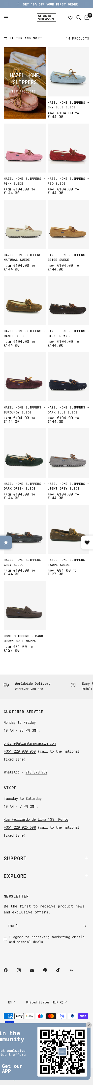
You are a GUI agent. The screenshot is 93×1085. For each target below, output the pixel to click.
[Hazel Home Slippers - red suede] (69, 148)
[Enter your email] (84, 926)
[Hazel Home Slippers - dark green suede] (25, 453)
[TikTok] (61, 969)
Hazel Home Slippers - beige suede (68, 257)
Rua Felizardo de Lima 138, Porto (36, 819)
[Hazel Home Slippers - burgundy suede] (25, 376)
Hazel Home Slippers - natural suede (24, 257)
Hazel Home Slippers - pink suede (24, 181)
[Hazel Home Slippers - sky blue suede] (69, 71)
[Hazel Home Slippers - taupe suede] (69, 529)
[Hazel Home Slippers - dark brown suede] (69, 300)
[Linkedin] (74, 970)
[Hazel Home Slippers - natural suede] (25, 224)
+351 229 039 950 (20, 751)
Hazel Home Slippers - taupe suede (68, 562)
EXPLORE (15, 876)
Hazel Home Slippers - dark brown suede (68, 333)
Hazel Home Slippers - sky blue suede (68, 105)
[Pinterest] (48, 970)
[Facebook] (9, 970)
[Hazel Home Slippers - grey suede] (25, 529)
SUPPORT (15, 858)
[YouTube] (35, 970)
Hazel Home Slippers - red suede (68, 181)
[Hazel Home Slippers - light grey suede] (69, 453)
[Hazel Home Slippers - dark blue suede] (69, 376)
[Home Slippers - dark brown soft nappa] (25, 605)
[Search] (79, 17)
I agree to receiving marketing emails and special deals (47, 939)
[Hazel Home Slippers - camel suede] (25, 300)
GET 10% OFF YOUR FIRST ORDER (50, 4)
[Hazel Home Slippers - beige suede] (69, 224)
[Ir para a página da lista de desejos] (70, 17)
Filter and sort (26, 38)
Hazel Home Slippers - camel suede (24, 333)
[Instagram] (22, 970)
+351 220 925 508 (20, 827)
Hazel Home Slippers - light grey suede (68, 486)
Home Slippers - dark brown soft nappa (23, 638)
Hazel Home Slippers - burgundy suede (24, 409)
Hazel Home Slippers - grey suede (24, 562)
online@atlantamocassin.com (30, 743)
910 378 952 (36, 772)
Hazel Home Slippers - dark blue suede (68, 409)
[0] (86, 17)
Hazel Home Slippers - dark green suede (24, 486)
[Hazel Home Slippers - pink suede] (25, 148)
